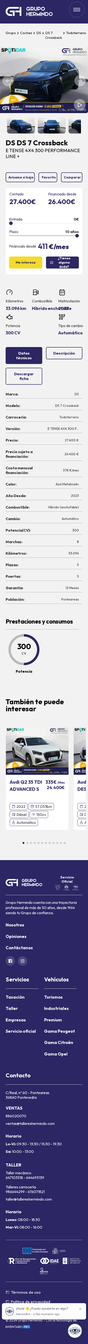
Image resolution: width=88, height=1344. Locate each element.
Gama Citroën (58, 1042)
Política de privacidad (30, 1301)
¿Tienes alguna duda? (64, 263)
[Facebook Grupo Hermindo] (10, 961)
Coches (26, 33)
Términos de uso (26, 1292)
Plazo (13, 231)
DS (38, 33)
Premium (53, 1020)
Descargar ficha (24, 376)
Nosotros (15, 925)
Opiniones (16, 936)
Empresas (16, 1020)
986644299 (15, 1191)
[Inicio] (29, 12)
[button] (8, 80)
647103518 (15, 1177)
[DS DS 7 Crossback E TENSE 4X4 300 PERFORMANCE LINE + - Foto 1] (44, 80)
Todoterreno (76, 33)
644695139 (35, 1177)
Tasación (15, 997)
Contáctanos (19, 947)
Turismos (53, 997)
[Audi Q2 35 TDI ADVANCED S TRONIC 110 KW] (37, 751)
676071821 (36, 1191)
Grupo (11, 33)
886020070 (16, 1116)
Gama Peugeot (59, 1031)
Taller (12, 1008)
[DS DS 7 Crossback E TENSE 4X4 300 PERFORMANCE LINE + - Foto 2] (21, 126)
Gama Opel (56, 1054)
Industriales (56, 1008)
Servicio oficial (21, 1031)
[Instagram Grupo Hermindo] (22, 961)
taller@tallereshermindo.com (29, 1199)
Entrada (15, 219)
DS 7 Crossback (53, 35)
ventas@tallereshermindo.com (30, 1123)
